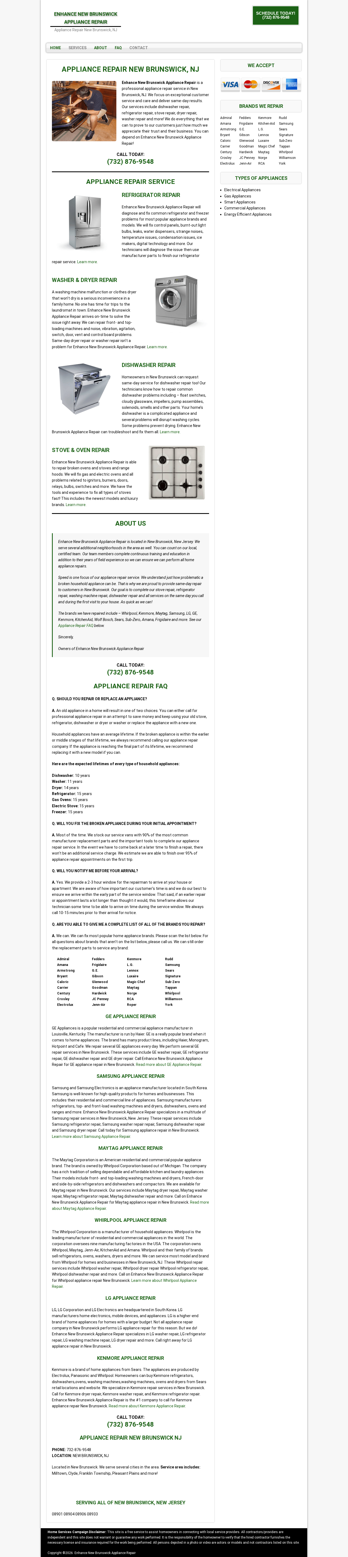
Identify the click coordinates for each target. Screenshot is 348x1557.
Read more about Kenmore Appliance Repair (147, 1406)
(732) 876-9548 (130, 161)
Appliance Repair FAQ (75, 625)
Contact (138, 48)
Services (77, 48)
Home (55, 48)
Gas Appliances (237, 196)
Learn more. (87, 262)
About (100, 48)
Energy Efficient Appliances (248, 214)
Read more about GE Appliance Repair (168, 1064)
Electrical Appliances (242, 190)
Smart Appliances (240, 202)
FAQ (118, 48)
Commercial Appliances (245, 208)
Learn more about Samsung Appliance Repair (91, 1136)
